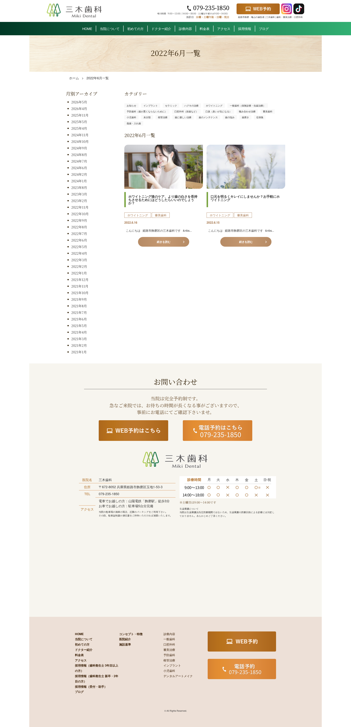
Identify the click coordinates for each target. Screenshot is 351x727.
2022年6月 (79, 240)
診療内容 (185, 28)
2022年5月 (79, 246)
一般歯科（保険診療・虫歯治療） (247, 105)
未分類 (147, 117)
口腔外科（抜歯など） (186, 111)
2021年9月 (79, 299)
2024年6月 (79, 167)
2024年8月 (79, 154)
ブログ (264, 28)
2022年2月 (79, 266)
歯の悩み (230, 117)
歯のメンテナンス (208, 117)
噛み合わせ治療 (247, 111)
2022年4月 (79, 253)
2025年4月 (79, 128)
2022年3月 (79, 259)
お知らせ (131, 105)
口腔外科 (169, 644)
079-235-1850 (210, 7)
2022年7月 (79, 233)
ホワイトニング (214, 105)
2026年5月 (79, 102)
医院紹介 (125, 639)
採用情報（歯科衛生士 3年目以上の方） (96, 668)
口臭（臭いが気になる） (218, 111)
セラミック (171, 105)
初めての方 (135, 28)
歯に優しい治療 (183, 117)
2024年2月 (79, 174)
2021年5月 (79, 325)
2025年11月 (79, 115)
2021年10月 (79, 292)
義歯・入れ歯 (134, 123)
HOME (87, 28)
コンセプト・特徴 (131, 634)
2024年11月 (79, 134)
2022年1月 (79, 273)
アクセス (223, 28)
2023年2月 (79, 200)
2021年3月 (79, 338)
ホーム (74, 77)
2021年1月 (79, 352)
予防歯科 (169, 655)
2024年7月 (79, 161)
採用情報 (244, 28)
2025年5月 (79, 121)
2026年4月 (79, 108)
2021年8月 (79, 305)
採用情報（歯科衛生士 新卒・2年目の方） (96, 678)
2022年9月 (79, 220)
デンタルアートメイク (178, 676)
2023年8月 (79, 187)
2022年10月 (80, 213)
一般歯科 (169, 639)
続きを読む (164, 242)
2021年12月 (79, 279)
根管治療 (162, 117)
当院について (110, 28)
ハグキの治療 (191, 105)
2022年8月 (79, 227)
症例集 (259, 117)
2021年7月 (79, 312)
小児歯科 (131, 117)
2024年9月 (79, 148)
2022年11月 (79, 207)
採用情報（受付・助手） (91, 686)
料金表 (205, 28)
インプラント (151, 105)
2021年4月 (79, 332)
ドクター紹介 (161, 28)
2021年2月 (79, 345)
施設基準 (125, 644)
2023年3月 (79, 194)
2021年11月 (79, 286)
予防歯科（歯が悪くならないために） (147, 111)
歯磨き (245, 117)
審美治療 (169, 650)
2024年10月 (80, 141)
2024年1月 (79, 181)
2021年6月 (79, 319)
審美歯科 (267, 111)
